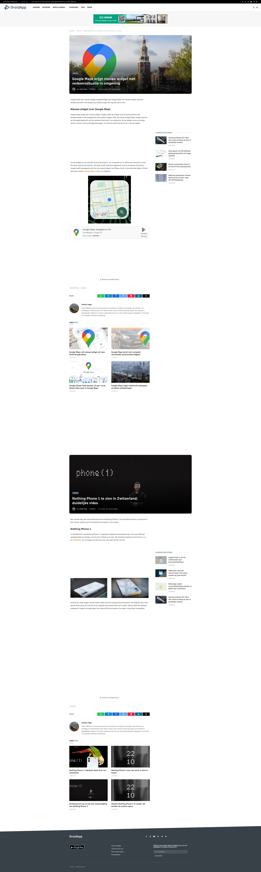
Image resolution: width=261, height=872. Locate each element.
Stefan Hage (83, 89)
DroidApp (72, 31)
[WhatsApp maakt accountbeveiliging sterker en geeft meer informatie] (161, 586)
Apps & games (59, 7)
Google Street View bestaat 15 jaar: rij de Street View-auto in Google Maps (87, 387)
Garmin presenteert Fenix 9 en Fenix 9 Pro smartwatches (50, 2)
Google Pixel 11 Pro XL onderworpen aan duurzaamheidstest (177, 559)
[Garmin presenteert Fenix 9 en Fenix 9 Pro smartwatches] (161, 167)
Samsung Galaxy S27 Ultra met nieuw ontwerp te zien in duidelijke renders (179, 140)
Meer (89, 7)
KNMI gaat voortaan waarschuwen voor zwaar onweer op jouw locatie (177, 573)
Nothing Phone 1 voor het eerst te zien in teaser (129, 771)
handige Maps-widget (92, 171)
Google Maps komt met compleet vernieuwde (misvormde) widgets (126, 353)
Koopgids (73, 7)
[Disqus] (109, 424)
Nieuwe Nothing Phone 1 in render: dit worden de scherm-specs (128, 805)
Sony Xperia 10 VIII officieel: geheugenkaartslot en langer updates (179, 153)
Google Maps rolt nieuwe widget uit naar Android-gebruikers (87, 353)
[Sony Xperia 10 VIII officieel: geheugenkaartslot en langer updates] (161, 153)
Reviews (46, 7)
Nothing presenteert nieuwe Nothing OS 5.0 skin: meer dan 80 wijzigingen (179, 177)
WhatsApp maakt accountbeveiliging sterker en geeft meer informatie (180, 586)
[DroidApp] (15, 7)
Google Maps (74, 288)
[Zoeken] (257, 7)
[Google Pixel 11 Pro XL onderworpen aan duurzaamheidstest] (161, 560)
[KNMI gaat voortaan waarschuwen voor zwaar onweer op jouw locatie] (161, 573)
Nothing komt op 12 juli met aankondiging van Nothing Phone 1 (88, 805)
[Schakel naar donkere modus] (254, 7)
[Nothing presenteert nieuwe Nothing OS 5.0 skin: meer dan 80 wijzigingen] (161, 178)
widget (83, 288)
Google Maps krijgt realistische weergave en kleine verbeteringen (129, 387)
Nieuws (36, 7)
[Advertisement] (109, 143)
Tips (83, 7)
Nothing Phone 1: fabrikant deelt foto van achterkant (87, 771)
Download (144, 233)
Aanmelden (158, 856)
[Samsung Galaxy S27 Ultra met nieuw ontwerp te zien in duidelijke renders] (161, 140)
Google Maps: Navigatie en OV (97, 229)
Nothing (73, 706)
